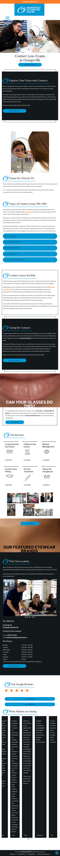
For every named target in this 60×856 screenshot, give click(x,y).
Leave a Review (30, 699)
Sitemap (12, 854)
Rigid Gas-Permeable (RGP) (12, 242)
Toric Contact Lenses (11, 254)
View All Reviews (30, 704)
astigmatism (29, 212)
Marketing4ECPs (26, 852)
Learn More (14, 422)
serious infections (25, 338)
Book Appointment (30, 64)
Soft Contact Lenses (11, 236)
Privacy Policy (21, 854)
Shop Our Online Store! (30, 2)
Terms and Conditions (43, 854)
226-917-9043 (12, 635)
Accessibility (31, 854)
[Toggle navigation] (7, 18)
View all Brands (30, 523)
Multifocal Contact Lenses (12, 248)
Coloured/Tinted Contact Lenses (14, 259)
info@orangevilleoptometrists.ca (16, 637)
